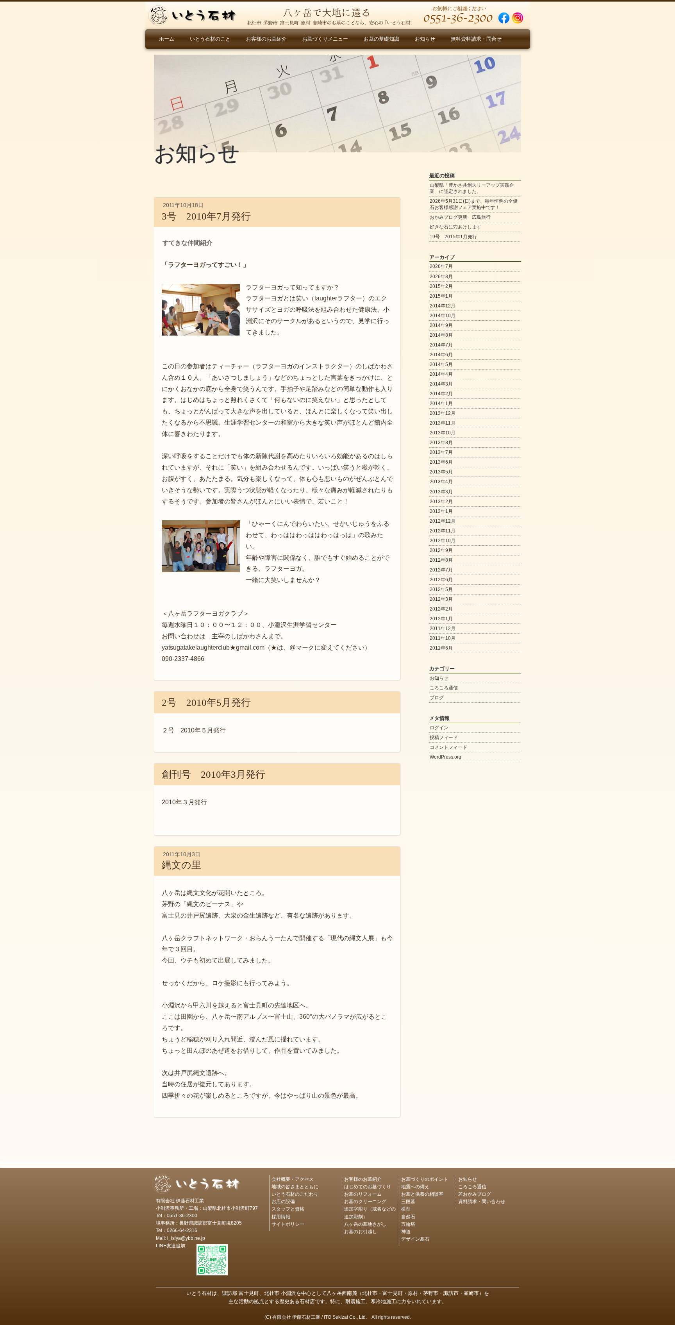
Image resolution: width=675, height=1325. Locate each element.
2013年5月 (441, 472)
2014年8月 (441, 335)
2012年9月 (441, 550)
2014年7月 (441, 345)
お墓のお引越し (360, 1231)
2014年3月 (441, 384)
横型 (406, 1208)
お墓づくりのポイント (424, 1178)
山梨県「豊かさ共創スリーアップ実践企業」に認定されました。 (472, 188)
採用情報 (280, 1216)
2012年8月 (441, 560)
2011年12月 (442, 628)
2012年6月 (441, 579)
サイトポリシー (287, 1223)
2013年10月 (442, 433)
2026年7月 (441, 266)
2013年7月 (441, 452)
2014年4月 (441, 374)
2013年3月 (441, 492)
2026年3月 (441, 276)
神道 (406, 1231)
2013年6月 (441, 462)
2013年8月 (441, 442)
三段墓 (408, 1201)
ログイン (439, 727)
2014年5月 (441, 364)
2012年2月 (441, 609)
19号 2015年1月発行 (453, 236)
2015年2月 (441, 286)
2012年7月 (441, 570)
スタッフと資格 (287, 1208)
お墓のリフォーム (363, 1193)
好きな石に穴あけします (455, 227)
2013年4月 (441, 481)
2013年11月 (442, 423)
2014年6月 (441, 354)
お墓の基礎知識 (381, 39)
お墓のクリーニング (365, 1201)
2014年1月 (441, 403)
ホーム (166, 39)
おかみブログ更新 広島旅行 (460, 217)
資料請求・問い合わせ (481, 1201)
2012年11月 (442, 531)
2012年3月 (441, 599)
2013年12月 (442, 413)
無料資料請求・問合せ (476, 39)
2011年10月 (442, 638)
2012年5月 (441, 589)
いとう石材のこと (210, 39)
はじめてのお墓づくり (367, 1186)
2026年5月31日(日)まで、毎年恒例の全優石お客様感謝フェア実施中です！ (474, 204)
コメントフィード (448, 747)
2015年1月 (441, 296)
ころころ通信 (444, 688)
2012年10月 (442, 540)
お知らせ (425, 39)
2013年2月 (441, 501)
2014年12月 (442, 306)
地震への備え (415, 1186)
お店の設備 (283, 1201)
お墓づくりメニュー (325, 39)
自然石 (408, 1216)
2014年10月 (442, 315)
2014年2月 (441, 393)
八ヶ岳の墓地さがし (365, 1223)
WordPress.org (445, 757)
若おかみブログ (474, 1193)
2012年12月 (442, 521)
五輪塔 (408, 1223)
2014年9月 (441, 325)
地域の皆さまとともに (294, 1186)
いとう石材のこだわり (294, 1193)
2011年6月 (441, 648)
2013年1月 (441, 511)
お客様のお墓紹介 (266, 39)
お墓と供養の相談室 (422, 1193)
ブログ (437, 697)
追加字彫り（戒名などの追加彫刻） (370, 1212)
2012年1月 (441, 618)
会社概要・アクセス (292, 1178)
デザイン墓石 (415, 1238)
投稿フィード (444, 737)
